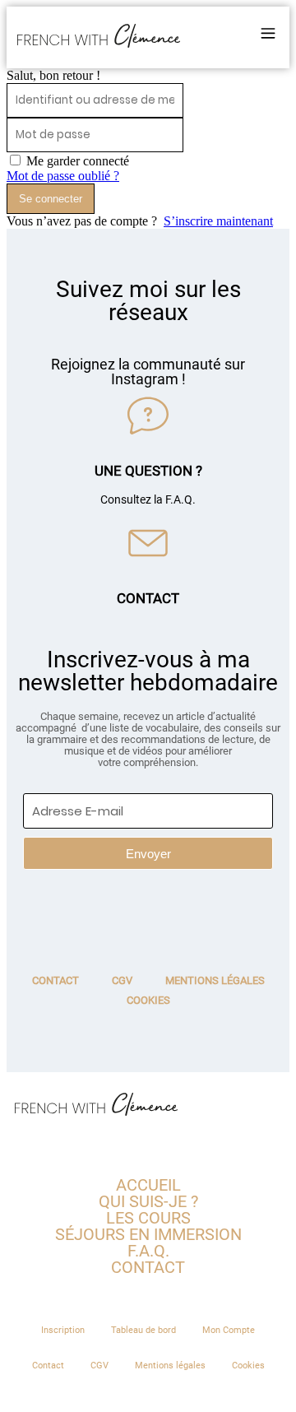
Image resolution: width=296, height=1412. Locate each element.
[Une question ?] (148, 415)
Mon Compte (228, 1330)
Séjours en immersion (148, 1234)
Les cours (148, 1218)
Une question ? (148, 470)
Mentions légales (215, 980)
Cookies (148, 1000)
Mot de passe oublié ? (63, 176)
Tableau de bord (143, 1330)
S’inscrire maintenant (218, 221)
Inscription (63, 1330)
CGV (122, 980)
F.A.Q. (148, 1250)
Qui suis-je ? (148, 1201)
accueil (148, 1185)
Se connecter (50, 199)
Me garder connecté (77, 161)
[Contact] (148, 543)
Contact (148, 598)
